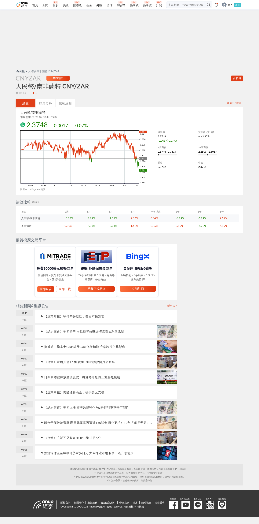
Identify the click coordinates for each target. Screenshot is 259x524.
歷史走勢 (45, 103)
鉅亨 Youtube (185, 505)
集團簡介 (79, 502)
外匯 (22, 71)
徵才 (135, 502)
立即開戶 (58, 78)
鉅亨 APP (210, 505)
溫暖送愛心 (222, 505)
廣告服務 (92, 502)
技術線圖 (65, 103)
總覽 (25, 103)
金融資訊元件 (108, 502)
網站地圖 (146, 502)
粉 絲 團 (173, 505)
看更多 (171, 305)
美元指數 (26, 225)
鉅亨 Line (198, 505)
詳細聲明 (178, 476)
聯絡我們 (124, 502)
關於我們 (65, 502)
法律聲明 (160, 502)
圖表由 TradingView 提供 (32, 189)
